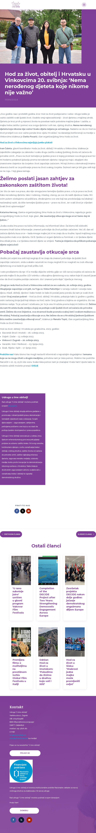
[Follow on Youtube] (28, 511)
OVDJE (34, 366)
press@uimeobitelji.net (19, 738)
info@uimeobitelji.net (18, 735)
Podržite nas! (7, 354)
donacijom (12, 406)
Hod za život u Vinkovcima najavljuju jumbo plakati (26, 142)
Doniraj (24, 811)
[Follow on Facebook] (16, 511)
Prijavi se (25, 753)
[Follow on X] (22, 511)
